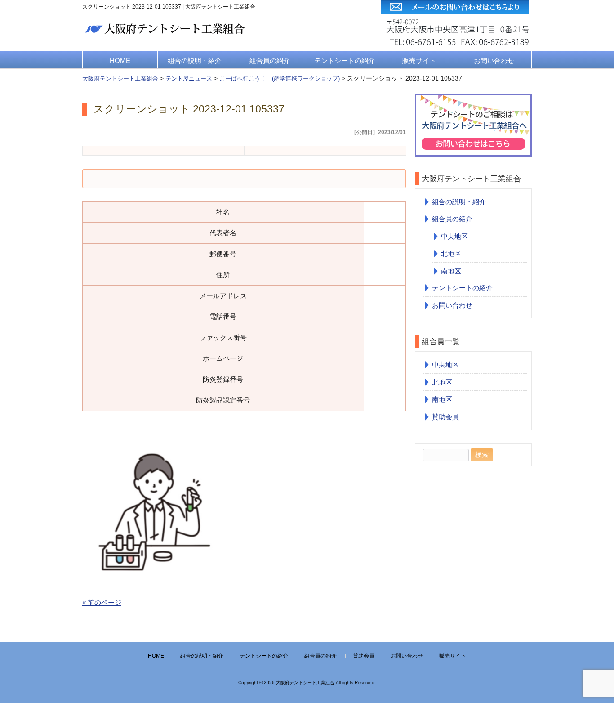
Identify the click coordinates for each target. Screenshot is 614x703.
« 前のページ (101, 602)
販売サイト (419, 60)
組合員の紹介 (269, 60)
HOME (120, 60)
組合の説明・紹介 (195, 60)
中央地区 (454, 236)
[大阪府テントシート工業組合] (166, 37)
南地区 (451, 271)
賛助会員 (445, 417)
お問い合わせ (494, 60)
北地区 (451, 253)
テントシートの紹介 (344, 60)
